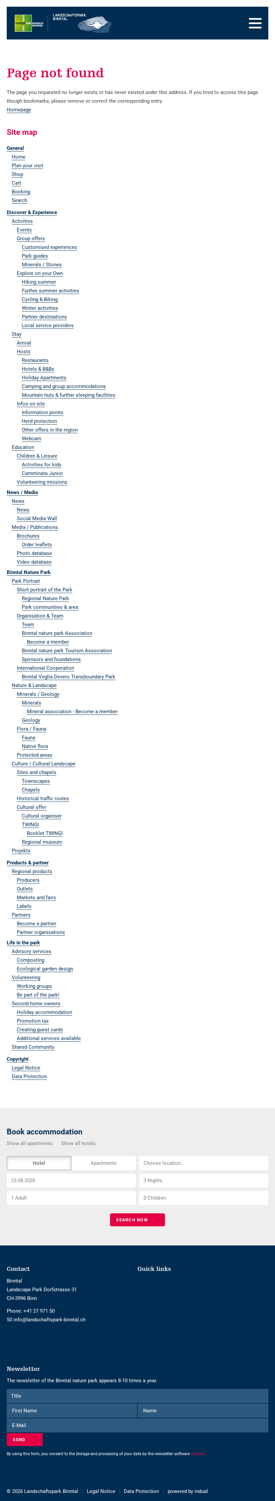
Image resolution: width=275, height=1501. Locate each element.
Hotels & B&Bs (38, 369)
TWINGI (30, 825)
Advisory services (31, 951)
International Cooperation (45, 668)
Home (18, 157)
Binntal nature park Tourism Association (67, 651)
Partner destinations (44, 317)
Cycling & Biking (40, 299)
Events (24, 230)
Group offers (31, 239)
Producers (28, 880)
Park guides (35, 256)
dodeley (198, 1453)
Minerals (31, 703)
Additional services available (49, 1038)
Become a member (48, 642)
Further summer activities (50, 291)
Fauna (28, 738)
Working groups (34, 986)
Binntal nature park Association (57, 633)
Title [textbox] (16, 1396)
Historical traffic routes (43, 798)
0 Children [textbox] (155, 1198)
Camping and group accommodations (64, 386)
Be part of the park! (38, 995)
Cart (16, 183)
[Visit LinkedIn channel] (17, 1338)
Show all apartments (30, 1143)
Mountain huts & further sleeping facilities (68, 395)
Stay (16, 334)
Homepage (19, 110)
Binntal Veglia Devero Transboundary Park (68, 677)
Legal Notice (26, 1068)
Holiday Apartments (44, 378)
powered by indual (188, 1491)
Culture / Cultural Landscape (43, 764)
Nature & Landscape (34, 685)
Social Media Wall (37, 518)
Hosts (24, 352)
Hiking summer (39, 282)
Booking (21, 192)
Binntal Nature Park (29, 572)
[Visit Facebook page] (9, 1338)
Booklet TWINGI (45, 833)
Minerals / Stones (42, 265)
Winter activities (40, 308)
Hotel (39, 1163)
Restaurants (35, 360)
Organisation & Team (40, 616)
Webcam (31, 439)
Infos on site (31, 404)
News (18, 501)
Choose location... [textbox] (164, 1163)
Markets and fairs (36, 898)
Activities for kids (41, 465)
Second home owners (36, 1004)
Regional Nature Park (45, 598)
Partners (21, 915)
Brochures (28, 536)
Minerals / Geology (38, 694)
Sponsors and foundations (51, 659)
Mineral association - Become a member (72, 712)
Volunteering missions (42, 482)
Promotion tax (33, 1021)
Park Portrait (26, 581)
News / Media (22, 492)
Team (28, 625)
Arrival (24, 343)
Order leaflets (37, 545)
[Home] (63, 23)
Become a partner (36, 924)
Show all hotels (78, 1143)
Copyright (18, 1059)
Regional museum (42, 842)
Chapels (31, 790)
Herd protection (39, 421)
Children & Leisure (37, 456)
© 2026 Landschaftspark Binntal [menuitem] (42, 1491)
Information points (42, 412)
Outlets (25, 889)
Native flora (35, 746)
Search (19, 200)
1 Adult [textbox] (19, 1198)
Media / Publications (35, 527)
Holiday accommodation (44, 1012)
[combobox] (203, 1163)
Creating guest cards (40, 1030)
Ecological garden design (45, 969)
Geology (31, 720)
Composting (30, 960)
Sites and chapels (36, 772)
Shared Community (33, 1047)
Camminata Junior (42, 473)
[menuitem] (137, 148)
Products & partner (28, 863)
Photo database (34, 553)
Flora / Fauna (31, 729)
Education (23, 447)
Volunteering (26, 977)
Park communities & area (50, 607)
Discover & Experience (32, 212)
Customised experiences (49, 247)
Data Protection (29, 1076)
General (15, 148)
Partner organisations (41, 932)
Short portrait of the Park (44, 590)
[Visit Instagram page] (13, 1338)
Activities (22, 221)
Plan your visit (27, 166)
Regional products (32, 871)
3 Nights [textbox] (153, 1181)
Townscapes (36, 781)
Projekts (21, 851)
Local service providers (48, 325)
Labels (24, 906)
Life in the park (23, 943)
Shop (17, 174)
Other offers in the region (50, 430)
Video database (34, 562)
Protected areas (34, 755)
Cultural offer (31, 807)
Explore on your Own (40, 273)
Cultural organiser (42, 816)
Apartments (104, 1163)
